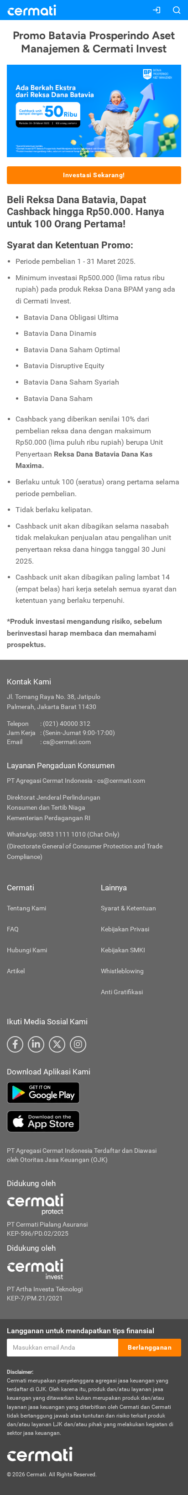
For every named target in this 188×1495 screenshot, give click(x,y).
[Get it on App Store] (94, 1121)
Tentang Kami (26, 908)
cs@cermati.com (67, 741)
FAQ (13, 929)
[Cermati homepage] (40, 1453)
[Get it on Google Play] (94, 1093)
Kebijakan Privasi (125, 929)
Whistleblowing (122, 971)
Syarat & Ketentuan (128, 908)
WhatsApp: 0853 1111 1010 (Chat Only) (63, 834)
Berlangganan (150, 1347)
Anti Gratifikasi (122, 992)
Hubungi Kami (27, 950)
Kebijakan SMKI (123, 950)
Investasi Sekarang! (94, 175)
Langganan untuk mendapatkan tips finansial (80, 1330)
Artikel (16, 971)
